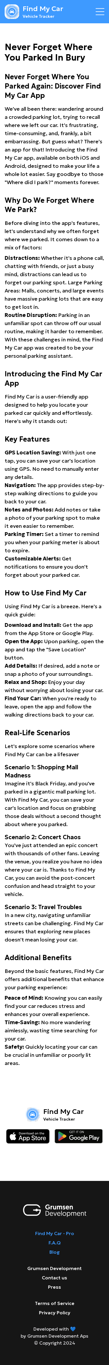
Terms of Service (54, 1303)
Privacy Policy (54, 1312)
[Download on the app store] (28, 1136)
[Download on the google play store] (78, 1136)
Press (54, 1287)
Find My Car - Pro (54, 1233)
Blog (54, 1252)
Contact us (54, 1278)
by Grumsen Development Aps (54, 1336)
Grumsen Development (54, 1268)
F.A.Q (55, 1243)
